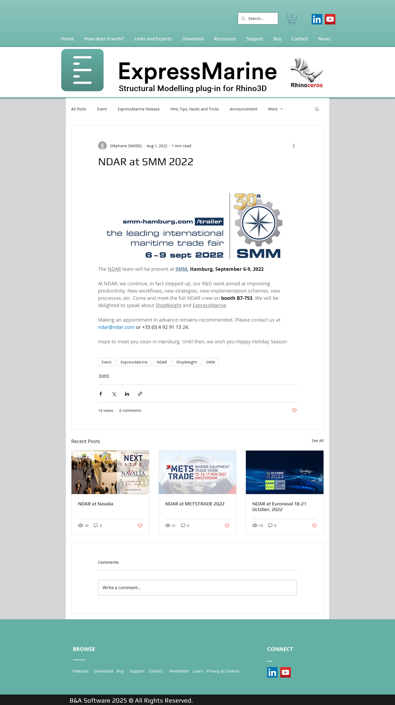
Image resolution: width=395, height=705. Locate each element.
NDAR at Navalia (95, 503)
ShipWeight (186, 362)
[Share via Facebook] (100, 393)
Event (102, 108)
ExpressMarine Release (139, 108)
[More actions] (293, 145)
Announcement (243, 108)
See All (318, 440)
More (273, 108)
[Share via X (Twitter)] (113, 393)
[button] (292, 19)
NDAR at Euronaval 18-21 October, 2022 (279, 506)
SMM (210, 362)
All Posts (78, 108)
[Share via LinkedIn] (127, 393)
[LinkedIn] (317, 19)
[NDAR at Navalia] (110, 472)
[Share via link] (140, 393)
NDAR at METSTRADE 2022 (194, 503)
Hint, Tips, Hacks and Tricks (194, 108)
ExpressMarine (134, 362)
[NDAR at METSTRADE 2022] (197, 472)
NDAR (162, 362)
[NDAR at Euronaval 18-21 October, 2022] (285, 472)
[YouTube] (330, 19)
